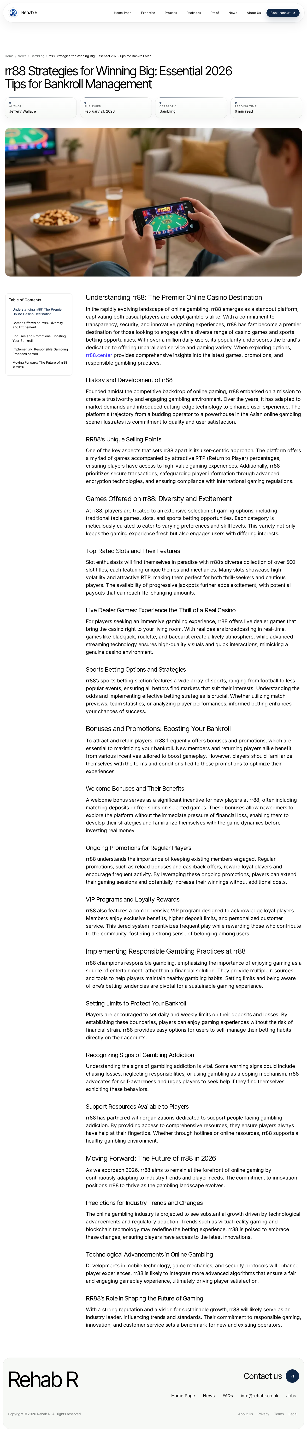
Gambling (37, 56)
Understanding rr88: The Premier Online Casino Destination (37, 311)
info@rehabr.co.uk (259, 1395)
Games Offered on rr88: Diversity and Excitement (37, 325)
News (22, 56)
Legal (293, 1414)
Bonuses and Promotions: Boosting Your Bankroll (39, 338)
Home (9, 56)
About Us (245, 1414)
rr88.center (99, 355)
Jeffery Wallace (22, 111)
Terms (279, 1414)
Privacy (263, 1414)
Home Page (183, 1395)
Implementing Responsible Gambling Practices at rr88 (40, 351)
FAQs (228, 1395)
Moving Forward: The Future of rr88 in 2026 (39, 365)
